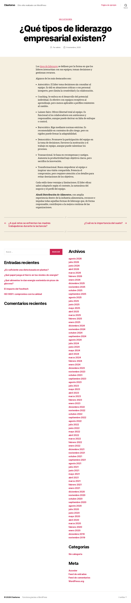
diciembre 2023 (77, 368)
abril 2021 (74, 477)
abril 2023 (74, 393)
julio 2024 (74, 343)
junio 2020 (74, 513)
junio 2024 (74, 347)
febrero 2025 (75, 318)
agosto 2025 (75, 297)
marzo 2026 (75, 273)
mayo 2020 (74, 516)
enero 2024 (74, 364)
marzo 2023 (75, 396)
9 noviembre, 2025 (73, 47)
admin (58, 47)
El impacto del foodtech (16, 289)
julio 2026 (74, 262)
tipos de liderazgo (49, 66)
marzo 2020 (75, 523)
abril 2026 (74, 269)
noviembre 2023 (77, 371)
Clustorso (9, 5)
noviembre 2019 (77, 537)
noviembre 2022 (77, 410)
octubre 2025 (75, 290)
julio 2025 (74, 301)
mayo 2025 (74, 308)
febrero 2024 (75, 361)
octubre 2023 (75, 375)
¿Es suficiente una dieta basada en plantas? (26, 270)
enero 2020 (74, 530)
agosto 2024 (75, 340)
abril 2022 (74, 435)
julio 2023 (74, 385)
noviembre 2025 (77, 287)
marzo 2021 (75, 481)
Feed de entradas (78, 574)
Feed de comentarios (79, 577)
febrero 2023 (75, 400)
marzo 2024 (75, 357)
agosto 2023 (75, 382)
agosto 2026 (75, 258)
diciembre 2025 (77, 283)
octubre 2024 (75, 332)
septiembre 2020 (77, 502)
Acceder (73, 570)
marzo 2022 (75, 438)
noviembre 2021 (77, 453)
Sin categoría (65, 19)
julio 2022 (74, 424)
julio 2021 (74, 467)
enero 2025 (74, 322)
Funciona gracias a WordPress (34, 597)
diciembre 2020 (77, 491)
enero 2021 (74, 488)
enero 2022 (74, 445)
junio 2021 (74, 470)
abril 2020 (74, 520)
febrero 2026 (75, 276)
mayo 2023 (74, 389)
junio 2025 (74, 304)
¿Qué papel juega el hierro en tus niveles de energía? (31, 275)
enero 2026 (74, 280)
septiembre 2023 (77, 378)
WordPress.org (76, 581)
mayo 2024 (74, 350)
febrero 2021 (75, 484)
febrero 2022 (75, 442)
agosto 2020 (75, 506)
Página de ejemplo (108, 5)
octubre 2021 (75, 456)
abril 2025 (74, 311)
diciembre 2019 (77, 534)
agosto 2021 (75, 463)
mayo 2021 (74, 474)
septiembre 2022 (77, 417)
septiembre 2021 (77, 460)
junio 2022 (74, 428)
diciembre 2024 (77, 325)
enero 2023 (74, 403)
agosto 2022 (75, 421)
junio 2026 (74, 265)
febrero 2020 (75, 527)
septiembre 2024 (77, 336)
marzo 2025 (75, 315)
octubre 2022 (75, 414)
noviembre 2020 (77, 495)
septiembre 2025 (77, 294)
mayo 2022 (74, 431)
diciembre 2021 (77, 449)
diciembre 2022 (77, 407)
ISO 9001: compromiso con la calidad (23, 294)
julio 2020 (74, 509)
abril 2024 (74, 354)
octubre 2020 (75, 498)
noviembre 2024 (77, 329)
